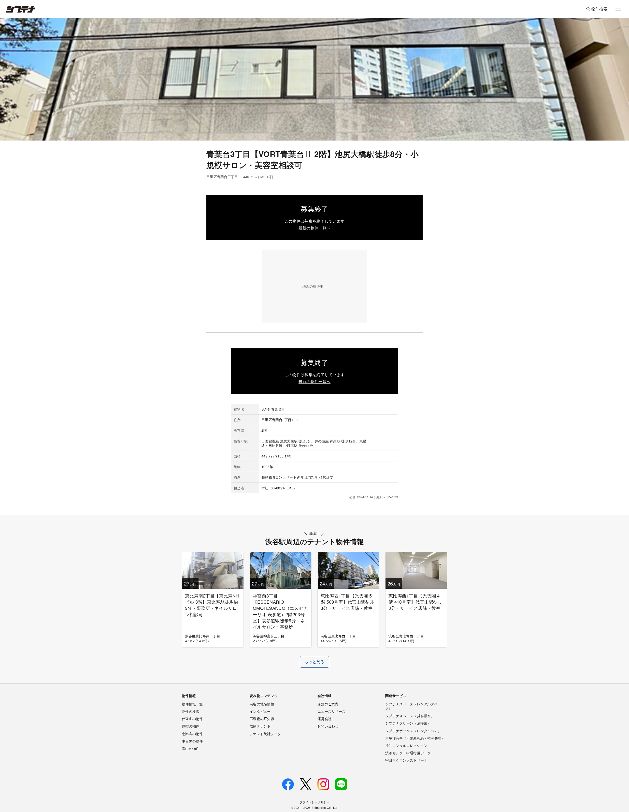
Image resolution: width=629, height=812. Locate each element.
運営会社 (324, 718)
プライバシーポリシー (315, 802)
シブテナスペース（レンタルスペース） (413, 706)
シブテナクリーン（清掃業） (408, 723)
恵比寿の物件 (192, 733)
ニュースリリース (331, 711)
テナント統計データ (265, 733)
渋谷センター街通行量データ (408, 752)
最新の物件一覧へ (314, 228)
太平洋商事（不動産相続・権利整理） (415, 738)
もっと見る (314, 661)
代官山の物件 (192, 718)
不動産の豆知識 (262, 718)
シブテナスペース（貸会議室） (409, 715)
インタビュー (260, 711)
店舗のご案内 (328, 703)
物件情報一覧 (192, 703)
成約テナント (260, 726)
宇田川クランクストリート (406, 760)
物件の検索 (190, 711)
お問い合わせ (328, 726)
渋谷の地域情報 (262, 703)
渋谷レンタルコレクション (406, 745)
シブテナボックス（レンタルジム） (413, 730)
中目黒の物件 (192, 741)
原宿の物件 (190, 726)
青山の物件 (190, 748)
